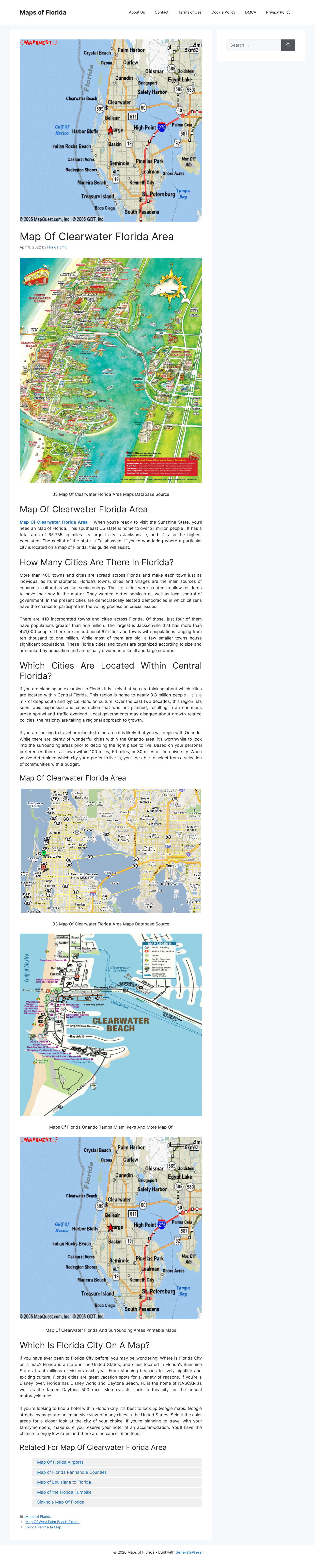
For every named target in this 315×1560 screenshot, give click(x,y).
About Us (137, 12)
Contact (161, 12)
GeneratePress (188, 1552)
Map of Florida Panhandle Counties (72, 1472)
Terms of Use (190, 12)
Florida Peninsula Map (43, 1527)
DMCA (250, 12)
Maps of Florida (43, 12)
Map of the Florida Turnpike (64, 1492)
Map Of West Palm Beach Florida (52, 1522)
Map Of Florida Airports (60, 1462)
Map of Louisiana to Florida (64, 1482)
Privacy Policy (278, 12)
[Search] (288, 45)
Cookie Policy (223, 12)
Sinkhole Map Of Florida (60, 1502)
